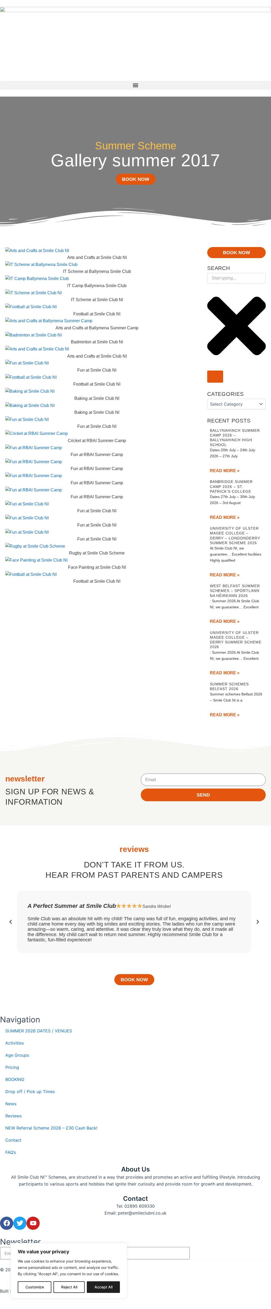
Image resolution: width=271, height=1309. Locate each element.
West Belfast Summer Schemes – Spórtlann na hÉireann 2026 (235, 590)
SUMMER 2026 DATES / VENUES (38, 1030)
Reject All (69, 1287)
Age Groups (17, 1055)
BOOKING (14, 1079)
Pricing (12, 1067)
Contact (13, 1140)
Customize (34, 1287)
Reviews (13, 1115)
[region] (69, 1270)
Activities (14, 1043)
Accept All (103, 1287)
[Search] (215, 377)
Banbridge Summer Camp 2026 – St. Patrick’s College (231, 486)
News (10, 1103)
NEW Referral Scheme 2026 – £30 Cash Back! (51, 1128)
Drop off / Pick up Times (30, 1091)
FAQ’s (10, 1152)
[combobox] (236, 278)
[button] (135, 85)
